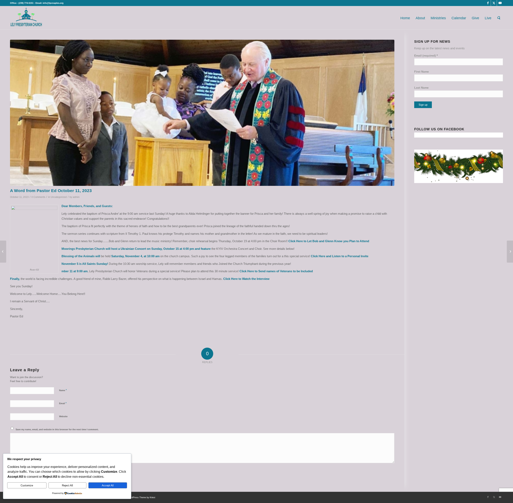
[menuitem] (405, 17)
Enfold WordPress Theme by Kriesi (138, 497)
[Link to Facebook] (488, 3)
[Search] (498, 17)
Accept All (108, 485)
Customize (27, 485)
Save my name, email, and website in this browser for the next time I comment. (57, 429)
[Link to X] (494, 3)
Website (63, 416)
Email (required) (426, 55)
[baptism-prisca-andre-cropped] (202, 113)
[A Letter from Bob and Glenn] (3, 252)
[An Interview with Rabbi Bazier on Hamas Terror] (510, 252)
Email (63, 403)
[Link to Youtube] (500, 3)
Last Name (421, 87)
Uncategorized (59, 197)
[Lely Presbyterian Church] (26, 17)
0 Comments (38, 197)
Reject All (67, 485)
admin (76, 197)
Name (63, 390)
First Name (421, 71)
